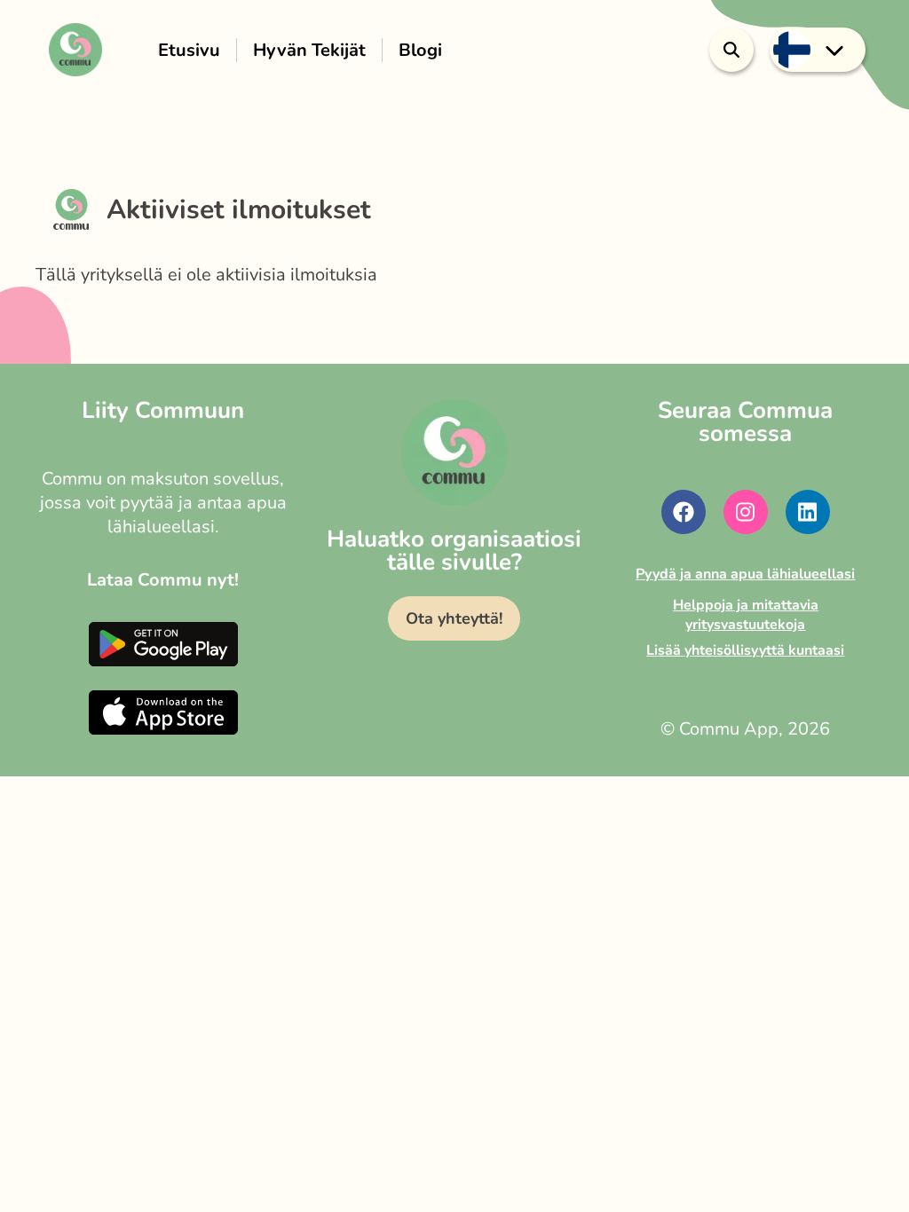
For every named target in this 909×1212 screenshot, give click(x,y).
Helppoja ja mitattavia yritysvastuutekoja (745, 615)
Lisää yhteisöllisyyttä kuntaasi (745, 650)
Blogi (420, 50)
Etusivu (189, 50)
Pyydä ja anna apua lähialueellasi (745, 574)
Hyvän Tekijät (309, 50)
